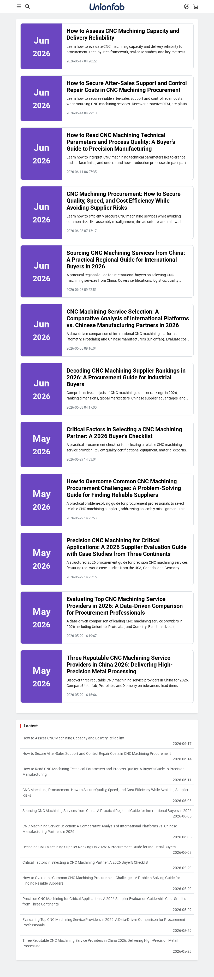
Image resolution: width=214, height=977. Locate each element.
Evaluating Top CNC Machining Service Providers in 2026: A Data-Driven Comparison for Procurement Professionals (125, 606)
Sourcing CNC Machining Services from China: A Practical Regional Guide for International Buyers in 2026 (126, 260)
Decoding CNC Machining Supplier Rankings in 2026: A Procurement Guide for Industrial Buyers (126, 377)
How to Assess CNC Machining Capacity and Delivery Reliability (107, 740)
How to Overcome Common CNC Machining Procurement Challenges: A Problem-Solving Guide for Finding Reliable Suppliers (124, 488)
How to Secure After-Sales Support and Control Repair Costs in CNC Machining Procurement (127, 86)
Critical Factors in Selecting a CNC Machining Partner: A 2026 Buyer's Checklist (124, 432)
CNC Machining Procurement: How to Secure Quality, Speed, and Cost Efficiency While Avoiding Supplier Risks (124, 201)
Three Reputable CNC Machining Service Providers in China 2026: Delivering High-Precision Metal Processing (120, 665)
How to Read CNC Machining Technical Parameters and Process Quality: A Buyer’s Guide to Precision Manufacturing (121, 142)
